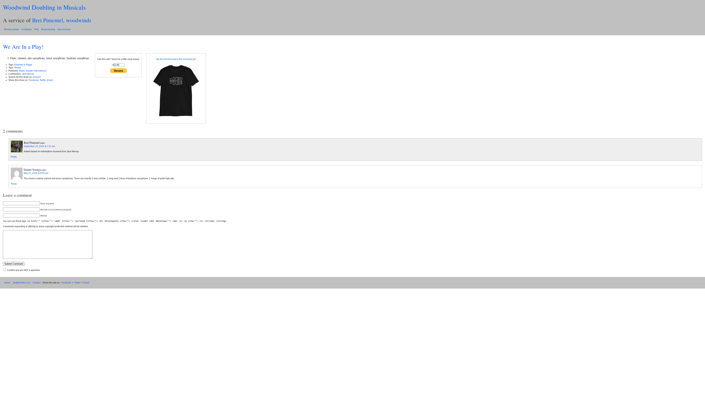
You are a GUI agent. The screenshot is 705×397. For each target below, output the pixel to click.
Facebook (34, 80)
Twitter (43, 80)
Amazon (37, 77)
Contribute (26, 29)
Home (7, 282)
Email (50, 80)
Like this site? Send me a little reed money (118, 59)
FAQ (36, 29)
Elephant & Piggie (23, 64)
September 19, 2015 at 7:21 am (39, 146)
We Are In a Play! (23, 46)
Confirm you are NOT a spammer (23, 270)
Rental (17, 67)
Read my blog (48, 29)
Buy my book (64, 29)
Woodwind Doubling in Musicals (44, 7)
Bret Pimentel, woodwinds (61, 20)
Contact (36, 282)
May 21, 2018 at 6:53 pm (36, 173)
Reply (14, 156)
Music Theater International (32, 70)
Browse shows (11, 29)
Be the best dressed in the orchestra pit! (176, 59)
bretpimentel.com (21, 282)
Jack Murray (28, 74)
